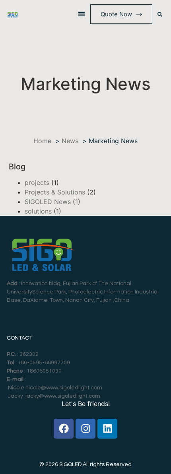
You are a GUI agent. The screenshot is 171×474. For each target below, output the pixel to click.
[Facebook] (64, 429)
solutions (38, 211)
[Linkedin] (107, 429)
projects (37, 182)
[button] (81, 14)
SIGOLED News (48, 202)
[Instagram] (85, 429)
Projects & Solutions (55, 192)
